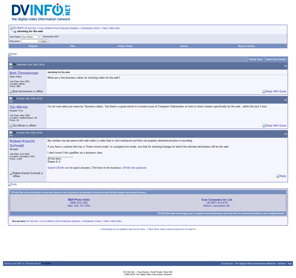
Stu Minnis (19, 107)
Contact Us (227, 263)
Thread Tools (256, 59)
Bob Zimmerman (24, 73)
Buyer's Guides (247, 46)
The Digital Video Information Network (255, 263)
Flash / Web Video (111, 28)
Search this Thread (276, 59)
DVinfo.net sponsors (135, 167)
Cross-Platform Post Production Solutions (58, 28)
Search (184, 46)
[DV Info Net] (41, 20)
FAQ (72, 46)
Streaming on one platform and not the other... (124, 229)
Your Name (15, 37)
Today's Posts (125, 46)
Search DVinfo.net (58, 167)
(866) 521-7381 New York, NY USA (79, 202)
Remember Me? (51, 36)
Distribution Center (91, 28)
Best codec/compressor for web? (177, 229)
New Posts (154, 229)
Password (15, 41)
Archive (282, 263)
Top (290, 263)
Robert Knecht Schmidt (22, 143)
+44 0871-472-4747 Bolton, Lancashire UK (217, 202)
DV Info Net (30, 28)
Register (33, 46)
